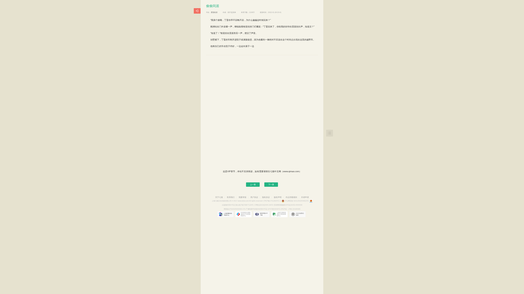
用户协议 (254, 197)
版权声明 (278, 197)
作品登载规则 (291, 197)
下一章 (271, 184)
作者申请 (305, 197)
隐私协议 (266, 197)
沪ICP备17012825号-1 (272, 201)
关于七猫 (219, 197)
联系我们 (231, 197)
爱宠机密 (214, 12)
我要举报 (242, 197)
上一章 (253, 184)
